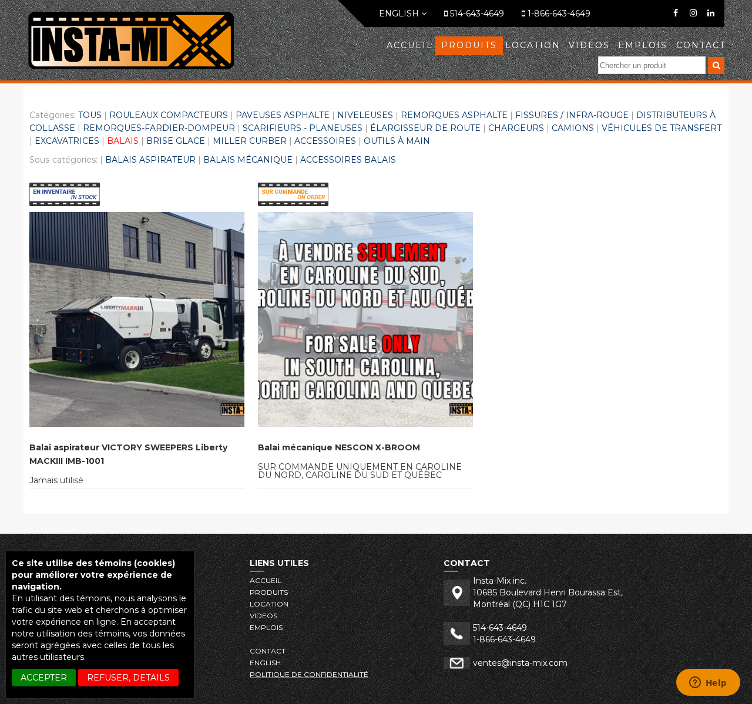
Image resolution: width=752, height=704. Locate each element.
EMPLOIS (642, 45)
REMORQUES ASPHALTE (454, 115)
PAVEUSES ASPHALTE (283, 115)
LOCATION (532, 45)
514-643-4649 (476, 13)
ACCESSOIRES (325, 141)
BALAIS (123, 141)
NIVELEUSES (365, 115)
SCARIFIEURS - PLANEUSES (302, 128)
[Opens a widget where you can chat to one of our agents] (708, 683)
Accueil (410, 45)
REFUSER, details (128, 677)
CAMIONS (573, 128)
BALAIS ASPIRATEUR (150, 159)
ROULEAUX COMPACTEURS (168, 115)
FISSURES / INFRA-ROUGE (572, 115)
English (400, 13)
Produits (469, 45)
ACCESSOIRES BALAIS (348, 159)
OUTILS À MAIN (397, 141)
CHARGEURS (516, 128)
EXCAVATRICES (67, 141)
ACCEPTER (44, 677)
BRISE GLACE (175, 141)
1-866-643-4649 (557, 13)
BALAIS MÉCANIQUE (248, 159)
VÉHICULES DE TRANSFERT (661, 128)
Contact (701, 45)
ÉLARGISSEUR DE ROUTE (425, 128)
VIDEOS (589, 45)
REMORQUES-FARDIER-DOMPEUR (159, 128)
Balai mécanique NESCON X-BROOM (339, 447)
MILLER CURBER (250, 141)
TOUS (90, 115)
